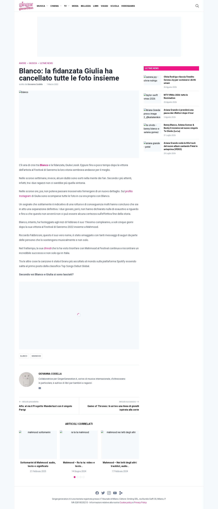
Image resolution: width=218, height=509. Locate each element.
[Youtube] (115, 492)
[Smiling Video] (121, 492)
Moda (75, 5)
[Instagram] (109, 492)
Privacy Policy (140, 502)
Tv (65, 5)
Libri (95, 5)
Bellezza (86, 5)
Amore (22, 63)
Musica (41, 5)
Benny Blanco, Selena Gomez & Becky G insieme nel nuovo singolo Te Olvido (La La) (181, 128)
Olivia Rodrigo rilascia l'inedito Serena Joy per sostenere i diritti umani (180, 80)
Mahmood (36, 356)
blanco (23, 356)
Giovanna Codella (35, 84)
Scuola (114, 5)
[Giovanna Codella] (26, 381)
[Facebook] (97, 492)
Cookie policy (126, 502)
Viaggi (104, 5)
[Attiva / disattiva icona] (197, 6)
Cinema (54, 5)
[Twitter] (103, 492)
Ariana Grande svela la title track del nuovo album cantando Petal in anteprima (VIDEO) (181, 146)
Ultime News (46, 63)
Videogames (128, 5)
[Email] (40, 388)
